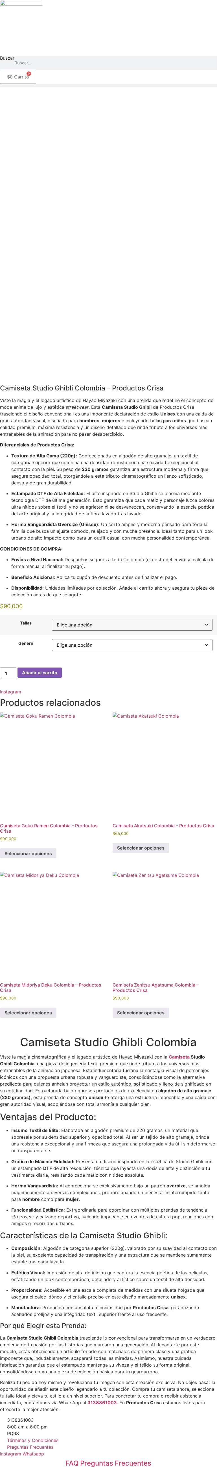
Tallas (26, 623)
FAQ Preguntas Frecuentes (108, 1463)
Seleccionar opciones (28, 853)
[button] (108, 85)
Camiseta (179, 1057)
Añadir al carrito (39, 672)
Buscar (7, 58)
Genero (25, 643)
